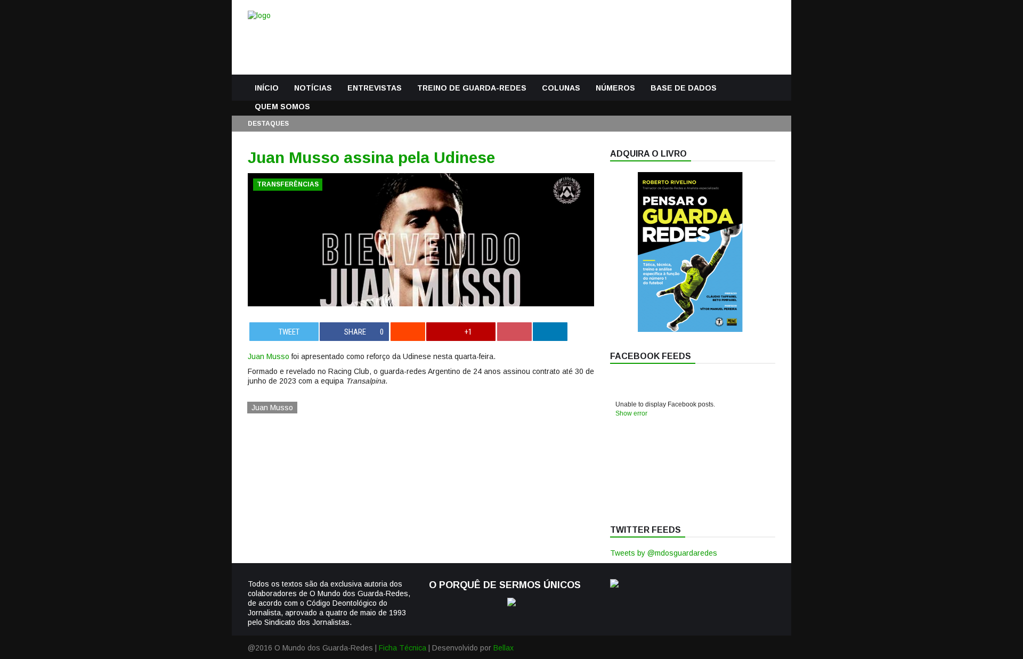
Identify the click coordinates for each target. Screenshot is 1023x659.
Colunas (561, 88)
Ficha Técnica (402, 648)
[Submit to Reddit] (408, 331)
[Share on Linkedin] (550, 331)
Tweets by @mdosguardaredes (663, 553)
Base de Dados (684, 88)
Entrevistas (374, 88)
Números (615, 88)
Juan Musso (268, 356)
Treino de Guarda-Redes (471, 88)
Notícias (313, 88)
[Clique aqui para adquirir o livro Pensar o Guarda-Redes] (690, 329)
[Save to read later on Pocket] (514, 331)
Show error (631, 413)
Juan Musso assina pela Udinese (371, 157)
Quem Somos (282, 106)
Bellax (503, 648)
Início (267, 88)
